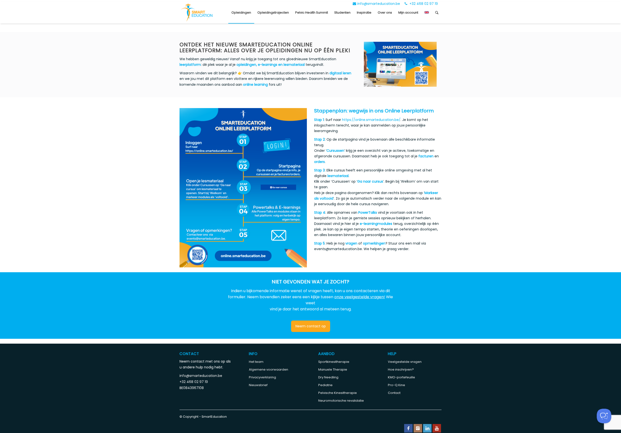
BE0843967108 (192, 387)
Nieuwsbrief (258, 385)
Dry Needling (328, 377)
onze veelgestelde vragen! (359, 297)
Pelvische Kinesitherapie (337, 393)
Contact (394, 393)
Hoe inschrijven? (401, 369)
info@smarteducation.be (378, 3)
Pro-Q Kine (396, 385)
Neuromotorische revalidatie (341, 400)
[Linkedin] (427, 428)
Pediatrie (325, 385)
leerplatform (190, 64)
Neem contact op (310, 326)
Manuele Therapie (332, 369)
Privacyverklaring (262, 377)
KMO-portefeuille (401, 377)
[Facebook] (408, 428)
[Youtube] (437, 428)
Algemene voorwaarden (268, 369)
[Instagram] (418, 428)
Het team (256, 361)
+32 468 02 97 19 (423, 3)
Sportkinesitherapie (333, 361)
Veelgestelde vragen (405, 361)
